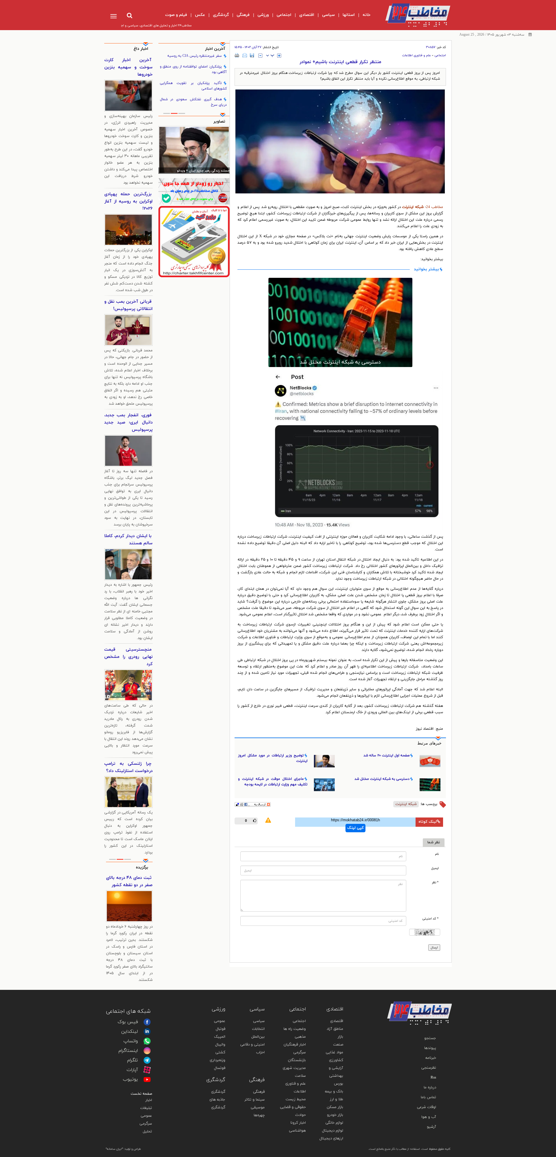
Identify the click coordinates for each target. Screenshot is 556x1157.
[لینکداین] (147, 1031)
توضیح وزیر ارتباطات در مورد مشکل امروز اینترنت (273, 758)
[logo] (413, 15)
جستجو (430, 1038)
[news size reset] (270, 56)
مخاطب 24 (434, 207)
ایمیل (435, 868)
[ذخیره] (252, 55)
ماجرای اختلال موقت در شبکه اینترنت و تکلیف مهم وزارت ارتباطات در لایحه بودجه (273, 782)
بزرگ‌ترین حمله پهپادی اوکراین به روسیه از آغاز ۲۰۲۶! (128, 201)
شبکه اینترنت (406, 804)
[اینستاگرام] (147, 1050)
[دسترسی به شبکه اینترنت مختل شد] (340, 322)
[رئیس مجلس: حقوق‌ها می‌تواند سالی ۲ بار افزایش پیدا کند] (194, 150)
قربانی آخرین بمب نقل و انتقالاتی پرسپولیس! (128, 305)
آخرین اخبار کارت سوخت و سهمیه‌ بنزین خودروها (128, 67)
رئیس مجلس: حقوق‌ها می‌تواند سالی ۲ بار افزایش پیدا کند (194, 171)
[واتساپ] (147, 1041)
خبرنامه (430, 1058)
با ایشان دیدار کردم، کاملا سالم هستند (128, 539)
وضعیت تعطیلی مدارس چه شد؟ (129, 881)
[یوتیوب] (147, 1079)
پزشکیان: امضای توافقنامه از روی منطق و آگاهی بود (193, 69)
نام (437, 854)
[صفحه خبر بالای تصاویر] (194, 241)
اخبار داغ (140, 49)
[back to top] (434, 993)
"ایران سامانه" (114, 1149)
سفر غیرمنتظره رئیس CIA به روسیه (194, 56)
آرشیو (431, 1126)
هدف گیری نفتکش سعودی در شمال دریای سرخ (193, 102)
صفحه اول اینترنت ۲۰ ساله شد (386, 755)
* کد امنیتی (430, 919)
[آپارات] (147, 1069)
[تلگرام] (147, 1060)
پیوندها (430, 1048)
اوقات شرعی (426, 1107)
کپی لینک (355, 828)
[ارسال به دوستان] (244, 55)
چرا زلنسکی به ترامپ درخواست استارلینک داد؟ (128, 767)
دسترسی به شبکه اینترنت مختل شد (340, 362)
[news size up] (279, 56)
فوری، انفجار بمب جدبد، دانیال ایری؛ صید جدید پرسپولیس (128, 422)
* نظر (435, 882)
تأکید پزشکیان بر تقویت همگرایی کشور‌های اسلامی (193, 86)
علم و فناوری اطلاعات (416, 55)
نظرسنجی (428, 1067)
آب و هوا (428, 1117)
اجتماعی (440, 55)
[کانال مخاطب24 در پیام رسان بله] (194, 191)
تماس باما (428, 1097)
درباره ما (430, 1087)
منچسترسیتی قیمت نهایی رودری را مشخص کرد (128, 657)
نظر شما (433, 842)
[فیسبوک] (147, 1022)
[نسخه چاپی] (237, 55)
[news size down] (260, 56)
